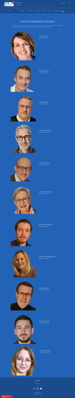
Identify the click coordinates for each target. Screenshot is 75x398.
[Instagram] (62, 11)
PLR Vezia (37, 380)
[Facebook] (60, 11)
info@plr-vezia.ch (63, 3)
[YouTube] (63, 11)
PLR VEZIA (19, 3)
